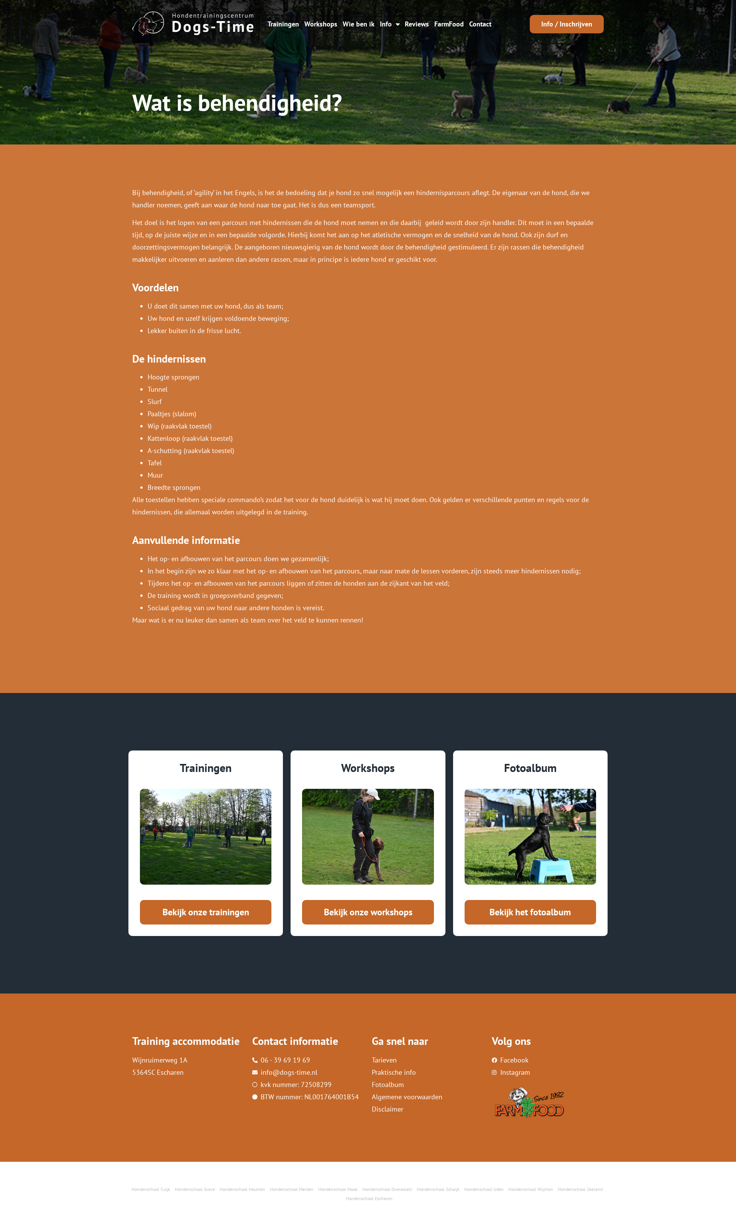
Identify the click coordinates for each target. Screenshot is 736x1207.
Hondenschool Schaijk (438, 1189)
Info (386, 24)
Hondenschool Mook (338, 1189)
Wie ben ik (359, 24)
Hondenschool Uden (484, 1189)
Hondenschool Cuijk (150, 1189)
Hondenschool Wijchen (530, 1189)
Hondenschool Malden (292, 1189)
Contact (480, 24)
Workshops (320, 24)
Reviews (417, 24)
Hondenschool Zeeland (580, 1189)
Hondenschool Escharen (369, 1198)
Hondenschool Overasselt (387, 1189)
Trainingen (283, 24)
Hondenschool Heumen (242, 1189)
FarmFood (449, 24)
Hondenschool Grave (195, 1189)
